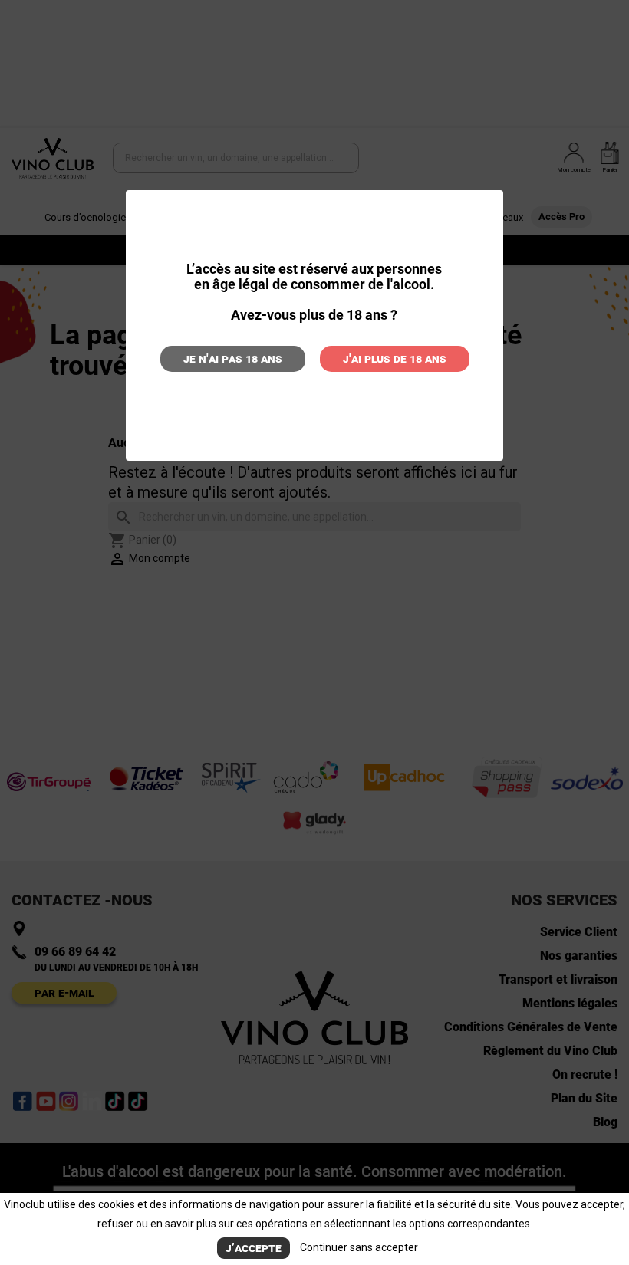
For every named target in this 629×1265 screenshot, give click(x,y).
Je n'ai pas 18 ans (232, 358)
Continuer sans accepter (359, 1247)
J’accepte (254, 1247)
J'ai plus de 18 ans (394, 358)
